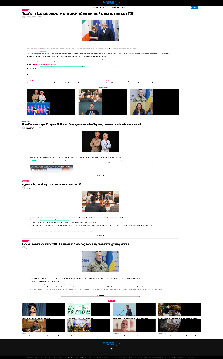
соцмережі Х (43, 51)
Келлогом (54, 222)
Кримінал (120, 352)
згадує (33, 160)
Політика (123, 7)
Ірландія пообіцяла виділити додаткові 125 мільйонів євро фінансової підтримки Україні (62, 66)
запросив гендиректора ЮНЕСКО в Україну (45, 64)
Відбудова (114, 7)
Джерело (29, 74)
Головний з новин (30, 17)
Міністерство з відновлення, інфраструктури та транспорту (54, 219)
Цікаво (118, 7)
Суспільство (95, 7)
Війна (100, 7)
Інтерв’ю (108, 7)
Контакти (128, 7)
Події (104, 7)
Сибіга (28, 59)
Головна (93, 352)
